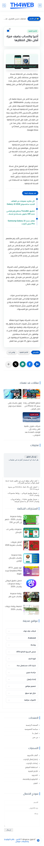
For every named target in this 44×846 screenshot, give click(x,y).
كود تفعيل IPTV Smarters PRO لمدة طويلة (13, 571)
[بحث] (4, 5)
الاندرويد (35, 775)
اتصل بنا (35, 733)
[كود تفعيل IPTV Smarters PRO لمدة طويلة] (31, 571)
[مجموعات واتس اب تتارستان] (31, 533)
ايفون (35, 783)
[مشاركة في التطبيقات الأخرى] (8, 364)
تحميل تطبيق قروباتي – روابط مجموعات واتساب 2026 (23, 494)
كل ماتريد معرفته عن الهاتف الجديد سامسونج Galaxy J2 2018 (21, 202)
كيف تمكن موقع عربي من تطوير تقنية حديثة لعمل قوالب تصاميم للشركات (22, 482)
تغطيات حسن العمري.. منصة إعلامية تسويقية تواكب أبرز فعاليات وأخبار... (15, 19)
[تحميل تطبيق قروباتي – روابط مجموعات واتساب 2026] (31, 584)
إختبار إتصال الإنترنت (30, 759)
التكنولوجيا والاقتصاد (30, 779)
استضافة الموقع (31, 767)
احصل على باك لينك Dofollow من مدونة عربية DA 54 (23, 488)
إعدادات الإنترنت (32, 763)
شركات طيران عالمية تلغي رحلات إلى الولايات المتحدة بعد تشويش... (32, 430)
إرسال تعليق (31, 457)
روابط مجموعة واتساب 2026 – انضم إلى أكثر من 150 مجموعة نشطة (13, 519)
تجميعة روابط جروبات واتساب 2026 (13, 607)
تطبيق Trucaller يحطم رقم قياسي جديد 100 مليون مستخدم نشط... (20, 212)
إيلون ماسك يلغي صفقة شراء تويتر (14, 404)
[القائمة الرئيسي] (40, 5)
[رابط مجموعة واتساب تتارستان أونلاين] (31, 558)
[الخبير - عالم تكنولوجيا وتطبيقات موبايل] (22, 5)
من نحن (35, 737)
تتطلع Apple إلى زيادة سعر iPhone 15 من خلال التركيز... (31, 406)
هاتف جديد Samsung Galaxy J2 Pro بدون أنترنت (21, 222)
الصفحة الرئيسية (32, 725)
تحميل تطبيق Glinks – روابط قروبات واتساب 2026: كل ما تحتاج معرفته (25, 500)
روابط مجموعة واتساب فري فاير (15, 594)
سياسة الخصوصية (31, 729)
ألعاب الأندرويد (32, 755)
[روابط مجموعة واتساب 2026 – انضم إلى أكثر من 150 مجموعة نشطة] (31, 520)
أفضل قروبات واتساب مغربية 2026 (13, 543)
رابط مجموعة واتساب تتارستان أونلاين (15, 558)
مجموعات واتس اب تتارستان (14, 530)
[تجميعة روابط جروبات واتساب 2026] (31, 610)
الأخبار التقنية (33, 31)
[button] (30, 364)
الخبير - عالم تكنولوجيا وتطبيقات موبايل (16, 840)
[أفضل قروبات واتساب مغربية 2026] (31, 545)
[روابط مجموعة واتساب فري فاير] (31, 597)
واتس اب (12, 352)
